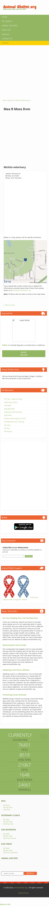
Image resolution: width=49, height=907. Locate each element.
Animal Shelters (9, 25)
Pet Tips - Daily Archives (13, 399)
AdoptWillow (23, 353)
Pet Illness (8, 431)
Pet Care (7, 425)
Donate (5, 43)
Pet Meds (7, 405)
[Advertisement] (24, 71)
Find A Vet (6, 30)
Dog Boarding (9, 409)
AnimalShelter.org (20, 888)
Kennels (6, 34)
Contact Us (7, 38)
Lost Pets (6, 809)
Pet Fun (7, 428)
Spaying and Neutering (13, 412)
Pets (3, 801)
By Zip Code (7, 807)
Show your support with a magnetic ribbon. (20, 598)
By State (6, 805)
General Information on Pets (15, 418)
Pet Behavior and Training (14, 422)
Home (4, 17)
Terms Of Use (23, 893)
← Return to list (9, 305)
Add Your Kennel (9, 838)
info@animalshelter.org (22, 290)
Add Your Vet (8, 824)
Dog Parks (8, 415)
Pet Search (7, 21)
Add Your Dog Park (10, 852)
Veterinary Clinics (11, 402)
